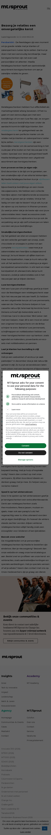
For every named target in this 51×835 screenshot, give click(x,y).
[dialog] (26, 418)
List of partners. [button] (31, 424)
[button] (25, 409)
